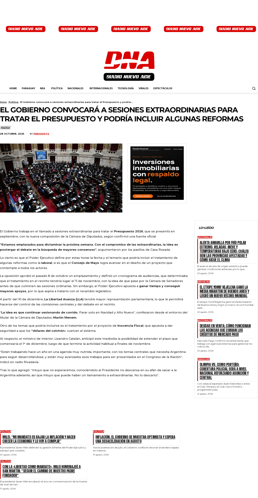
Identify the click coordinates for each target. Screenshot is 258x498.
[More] (58, 223)
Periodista (41, 133)
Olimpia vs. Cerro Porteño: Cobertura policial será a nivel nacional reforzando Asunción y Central (224, 371)
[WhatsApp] (32, 223)
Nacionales (204, 237)
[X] (19, 223)
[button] (254, 88)
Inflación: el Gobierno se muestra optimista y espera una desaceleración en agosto (135, 439)
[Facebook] (6, 223)
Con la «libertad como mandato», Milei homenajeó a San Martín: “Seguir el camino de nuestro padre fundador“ (41, 470)
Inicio (3, 102)
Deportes (203, 281)
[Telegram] (45, 223)
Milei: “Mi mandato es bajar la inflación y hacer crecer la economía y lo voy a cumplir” (38, 439)
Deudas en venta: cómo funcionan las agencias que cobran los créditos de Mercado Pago (225, 330)
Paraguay (203, 359)
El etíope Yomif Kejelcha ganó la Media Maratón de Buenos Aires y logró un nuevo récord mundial (224, 291)
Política (13, 102)
